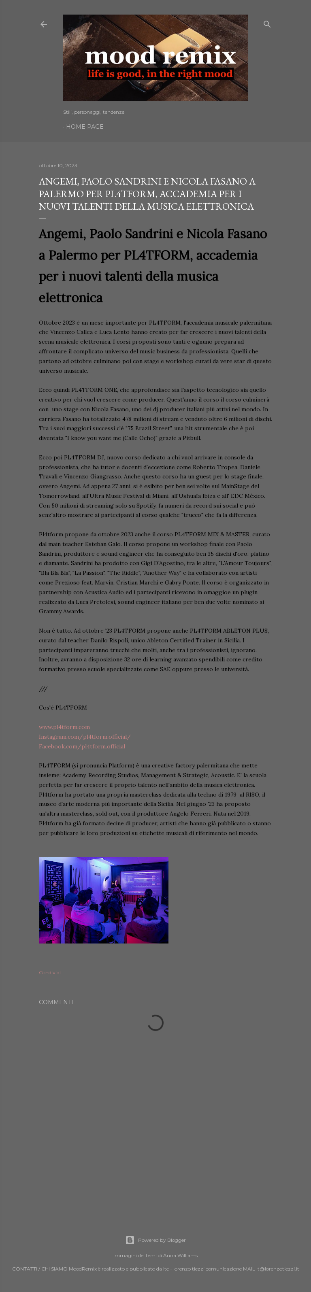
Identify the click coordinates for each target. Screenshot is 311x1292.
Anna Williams (180, 1255)
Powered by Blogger (162, 1240)
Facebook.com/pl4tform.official (82, 746)
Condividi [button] (50, 972)
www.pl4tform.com (64, 727)
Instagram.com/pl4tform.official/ (85, 736)
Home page (85, 126)
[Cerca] (267, 22)
